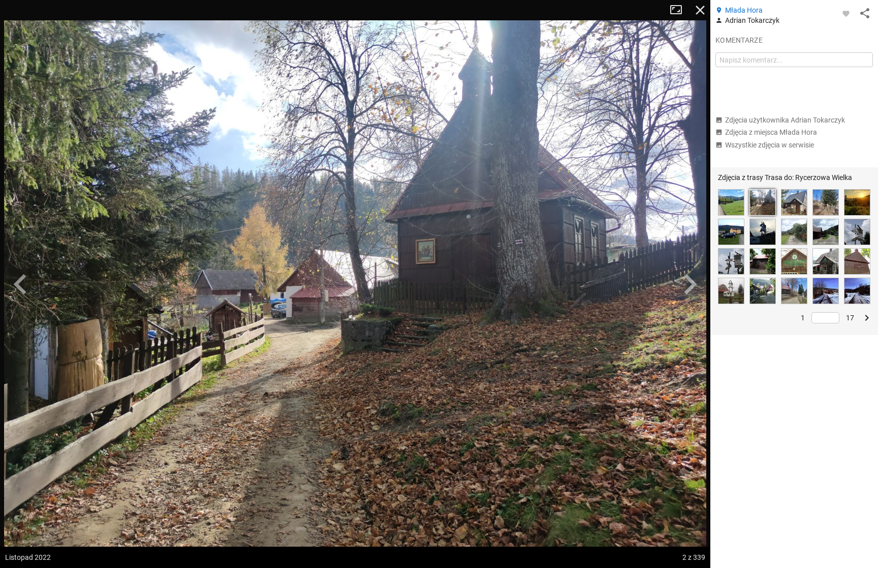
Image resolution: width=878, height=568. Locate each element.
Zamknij (700, 10)
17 (850, 318)
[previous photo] (20, 284)
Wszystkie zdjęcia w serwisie (769, 145)
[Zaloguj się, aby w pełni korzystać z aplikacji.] (846, 13)
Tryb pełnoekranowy (680, 10)
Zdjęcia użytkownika (785, 120)
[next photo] (690, 284)
